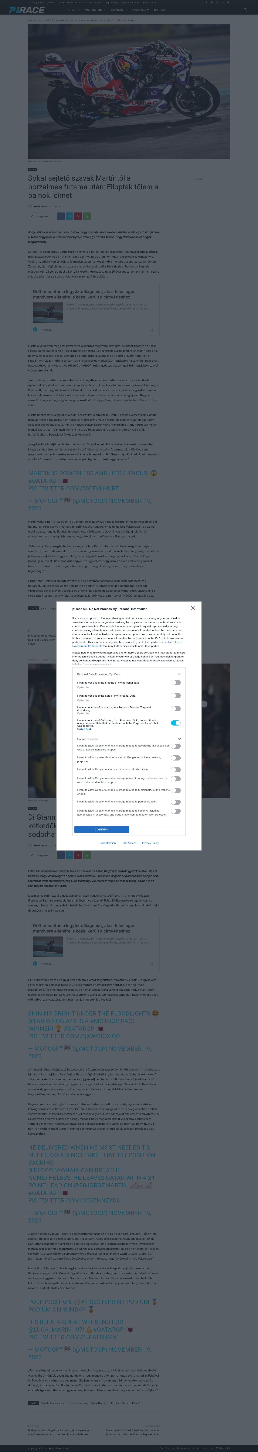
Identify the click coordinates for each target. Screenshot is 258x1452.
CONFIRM (102, 829)
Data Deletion (108, 842)
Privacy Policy (150, 842)
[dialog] (129, 726)
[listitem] (129, 674)
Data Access (129, 842)
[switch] (176, 682)
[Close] (194, 609)
